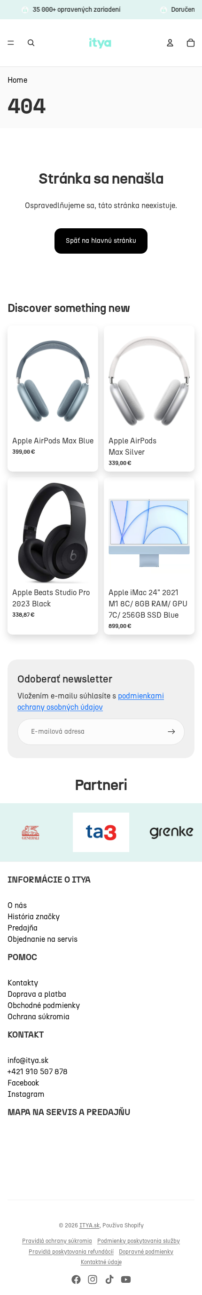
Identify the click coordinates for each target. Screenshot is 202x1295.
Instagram (26, 1094)
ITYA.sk (89, 1225)
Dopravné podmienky (146, 1251)
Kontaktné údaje (101, 1262)
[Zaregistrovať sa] (171, 732)
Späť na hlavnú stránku (101, 241)
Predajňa (23, 927)
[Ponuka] (11, 43)
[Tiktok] (109, 1279)
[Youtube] (126, 1279)
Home (17, 80)
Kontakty (23, 982)
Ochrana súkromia (39, 1016)
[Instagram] (92, 1279)
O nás (17, 905)
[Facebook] (76, 1279)
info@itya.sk (28, 1060)
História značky (34, 916)
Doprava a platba (37, 994)
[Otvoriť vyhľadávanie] (31, 42)
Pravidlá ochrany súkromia (57, 1241)
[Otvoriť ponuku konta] (170, 42)
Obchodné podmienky (44, 1005)
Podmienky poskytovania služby (138, 1241)
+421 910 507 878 (38, 1071)
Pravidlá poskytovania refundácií (71, 1251)
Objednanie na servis (43, 939)
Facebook (23, 1082)
